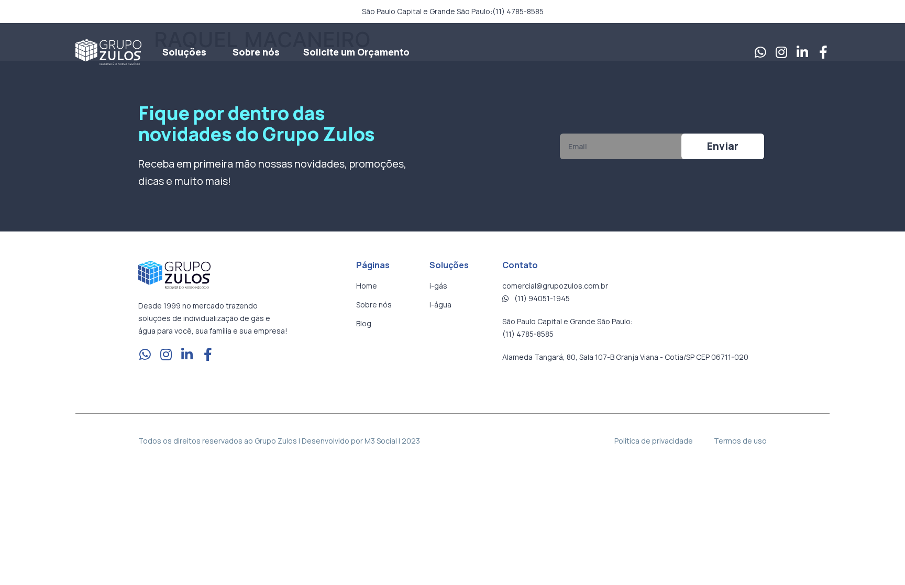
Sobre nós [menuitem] (256, 52)
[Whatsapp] (760, 52)
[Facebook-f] (823, 52)
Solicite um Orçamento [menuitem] (356, 52)
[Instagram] (781, 52)
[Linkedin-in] (802, 52)
